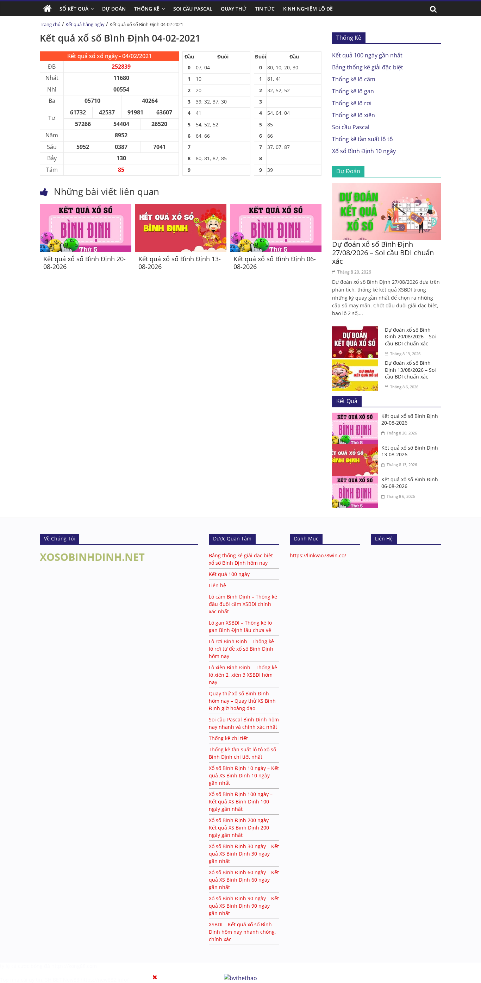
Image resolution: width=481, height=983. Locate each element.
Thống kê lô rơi (351, 103)
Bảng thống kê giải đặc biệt (367, 67)
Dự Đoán (114, 8)
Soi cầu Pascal (350, 127)
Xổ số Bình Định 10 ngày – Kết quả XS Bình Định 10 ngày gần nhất (244, 775)
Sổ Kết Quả (74, 8)
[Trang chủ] (47, 8)
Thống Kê (147, 8)
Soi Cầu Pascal (192, 8)
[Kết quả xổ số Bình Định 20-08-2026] (85, 208)
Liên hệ (217, 585)
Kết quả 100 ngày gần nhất (367, 55)
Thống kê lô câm (353, 79)
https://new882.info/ (105, 979)
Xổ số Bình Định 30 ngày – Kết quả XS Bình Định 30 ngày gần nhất (244, 853)
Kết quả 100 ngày (229, 574)
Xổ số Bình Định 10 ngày (364, 151)
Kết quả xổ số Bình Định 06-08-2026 (274, 263)
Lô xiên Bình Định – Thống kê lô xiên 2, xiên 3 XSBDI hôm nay (243, 674)
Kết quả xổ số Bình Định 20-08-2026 (84, 263)
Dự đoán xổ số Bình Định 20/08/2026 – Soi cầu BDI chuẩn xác (410, 336)
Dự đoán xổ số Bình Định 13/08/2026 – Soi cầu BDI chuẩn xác (410, 369)
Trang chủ (50, 24)
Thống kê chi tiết (228, 738)
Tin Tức (265, 8)
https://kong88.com (74, 966)
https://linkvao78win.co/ (318, 555)
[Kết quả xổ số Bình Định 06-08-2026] (275, 208)
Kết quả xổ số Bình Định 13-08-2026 (179, 263)
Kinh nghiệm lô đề (308, 8)
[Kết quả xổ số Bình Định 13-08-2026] (180, 208)
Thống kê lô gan (353, 91)
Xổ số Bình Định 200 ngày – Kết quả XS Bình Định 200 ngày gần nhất (241, 827)
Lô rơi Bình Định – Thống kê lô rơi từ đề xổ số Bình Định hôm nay (241, 648)
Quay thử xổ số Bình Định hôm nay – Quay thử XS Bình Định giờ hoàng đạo (242, 701)
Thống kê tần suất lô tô (362, 139)
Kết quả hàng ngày (85, 24)
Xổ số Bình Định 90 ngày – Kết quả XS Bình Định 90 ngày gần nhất (244, 905)
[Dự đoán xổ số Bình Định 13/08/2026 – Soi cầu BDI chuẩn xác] (356, 364)
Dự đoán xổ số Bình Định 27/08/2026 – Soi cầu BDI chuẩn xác (383, 252)
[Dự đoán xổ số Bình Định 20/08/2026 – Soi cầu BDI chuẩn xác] (356, 330)
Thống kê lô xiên (353, 115)
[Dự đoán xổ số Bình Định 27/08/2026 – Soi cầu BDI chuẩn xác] (386, 187)
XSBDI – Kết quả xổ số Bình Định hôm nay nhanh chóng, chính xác (242, 932)
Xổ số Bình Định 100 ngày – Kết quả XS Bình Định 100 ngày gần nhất (241, 801)
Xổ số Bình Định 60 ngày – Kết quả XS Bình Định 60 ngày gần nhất (244, 879)
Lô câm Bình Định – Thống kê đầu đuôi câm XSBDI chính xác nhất (243, 604)
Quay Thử (233, 8)
